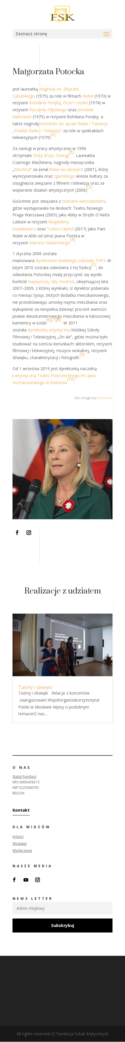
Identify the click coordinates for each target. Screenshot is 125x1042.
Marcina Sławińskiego (49, 243)
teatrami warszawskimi (83, 201)
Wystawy (19, 843)
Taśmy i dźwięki (35, 687)
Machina (22, 169)
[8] (58, 319)
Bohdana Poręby (45, 102)
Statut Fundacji (24, 776)
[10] (70, 379)
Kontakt (21, 810)
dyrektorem (47, 260)
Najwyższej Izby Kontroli (51, 281)
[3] (71, 152)
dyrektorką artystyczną (49, 330)
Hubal (87, 96)
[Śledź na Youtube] (26, 879)
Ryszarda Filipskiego (48, 109)
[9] (82, 354)
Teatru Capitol (60, 229)
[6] (49, 319)
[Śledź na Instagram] (28, 532)
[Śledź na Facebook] (17, 532)
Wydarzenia (22, 850)
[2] (53, 134)
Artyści (18, 836)
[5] (93, 264)
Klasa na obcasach (66, 169)
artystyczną (25, 375)
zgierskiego (64, 176)
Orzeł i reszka (75, 102)
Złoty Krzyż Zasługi (51, 155)
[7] (53, 319)
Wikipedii (106, 398)
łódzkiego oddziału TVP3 (82, 260)
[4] (72, 239)
